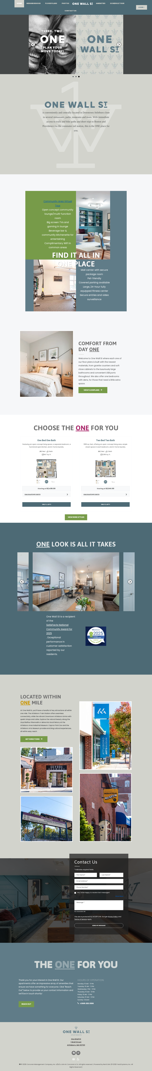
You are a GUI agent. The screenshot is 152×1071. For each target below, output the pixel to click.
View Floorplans (92, 390)
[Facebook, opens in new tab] (74, 1053)
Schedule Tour (117, 3)
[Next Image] (119, 44)
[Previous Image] (33, 44)
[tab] (73, 76)
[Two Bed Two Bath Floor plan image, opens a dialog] (105, 470)
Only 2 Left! (114, 504)
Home (19, 3)
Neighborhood (33, 3)
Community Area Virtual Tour (58, 203)
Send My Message (98, 925)
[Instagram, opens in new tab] (78, 1053)
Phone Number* (82, 887)
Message (80, 902)
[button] (141, 7)
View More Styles (76, 517)
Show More (119, 896)
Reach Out (26, 1004)
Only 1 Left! (55, 504)
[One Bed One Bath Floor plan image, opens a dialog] (46, 470)
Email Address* (82, 881)
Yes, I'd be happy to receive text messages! (93, 892)
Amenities (100, 3)
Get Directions (32, 739)
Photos (65, 3)
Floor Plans (51, 3)
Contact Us (70, 11)
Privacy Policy (113, 916)
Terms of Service (80, 919)
